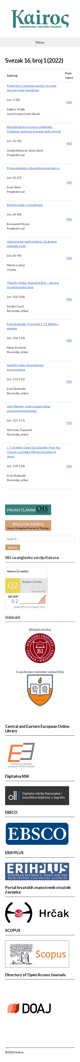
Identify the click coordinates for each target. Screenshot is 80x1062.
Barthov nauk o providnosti (25, 205)
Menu (40, 42)
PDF (69, 102)
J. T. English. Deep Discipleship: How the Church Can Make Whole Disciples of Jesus (33, 452)
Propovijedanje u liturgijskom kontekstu (33, 168)
